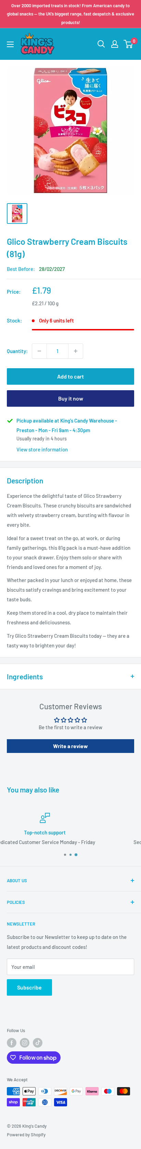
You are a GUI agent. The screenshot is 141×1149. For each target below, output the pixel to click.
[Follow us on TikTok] (37, 1043)
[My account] (114, 44)
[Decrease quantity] (39, 351)
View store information (42, 449)
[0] (128, 44)
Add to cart (70, 376)
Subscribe (29, 987)
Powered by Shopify (26, 1134)
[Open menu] (10, 44)
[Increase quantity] (75, 351)
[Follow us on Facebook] (11, 1043)
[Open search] (101, 44)
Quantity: (17, 351)
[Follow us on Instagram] (24, 1043)
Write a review (70, 746)
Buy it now (70, 398)
